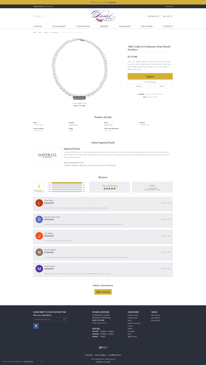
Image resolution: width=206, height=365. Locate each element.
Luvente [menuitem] (130, 326)
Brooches (101, 165)
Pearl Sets (112, 165)
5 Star (49, 183)
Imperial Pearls (108, 125)
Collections (83, 26)
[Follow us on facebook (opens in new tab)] (36, 326)
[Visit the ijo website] (103, 347)
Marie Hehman (49, 266)
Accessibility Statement (114, 355)
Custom (37, 26)
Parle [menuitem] (129, 334)
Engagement (59, 26)
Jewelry (104, 26)
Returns (162, 86)
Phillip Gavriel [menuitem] (132, 336)
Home (34, 32)
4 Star (49, 185)
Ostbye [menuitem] (130, 328)
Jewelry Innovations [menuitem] (134, 323)
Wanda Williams (50, 250)
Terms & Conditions (100, 355)
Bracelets (83, 165)
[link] (43, 6)
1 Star (49, 191)
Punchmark (106, 362)
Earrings (90, 165)
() (84, 183)
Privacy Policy (155, 320)
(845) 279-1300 (79, 105)
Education (147, 26)
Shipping (138, 86)
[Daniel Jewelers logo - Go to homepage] (103, 16)
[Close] (203, 2)
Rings (96, 165)
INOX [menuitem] (129, 320)
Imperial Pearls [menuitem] (132, 318)
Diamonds (124, 26)
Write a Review (103, 291)
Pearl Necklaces (54, 32)
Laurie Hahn (48, 200)
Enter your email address (42, 315)
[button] (169, 6)
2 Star (49, 189)
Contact (168, 26)
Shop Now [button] (112, 2)
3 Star (49, 187)
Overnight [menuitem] (131, 331)
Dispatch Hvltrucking (52, 217)
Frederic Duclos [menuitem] (133, 315)
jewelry (40, 32)
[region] (79, 68)
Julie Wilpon (48, 233)
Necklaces (46, 32)
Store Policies (155, 318)
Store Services (155, 315)
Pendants (67, 165)
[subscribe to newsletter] (64, 319)
